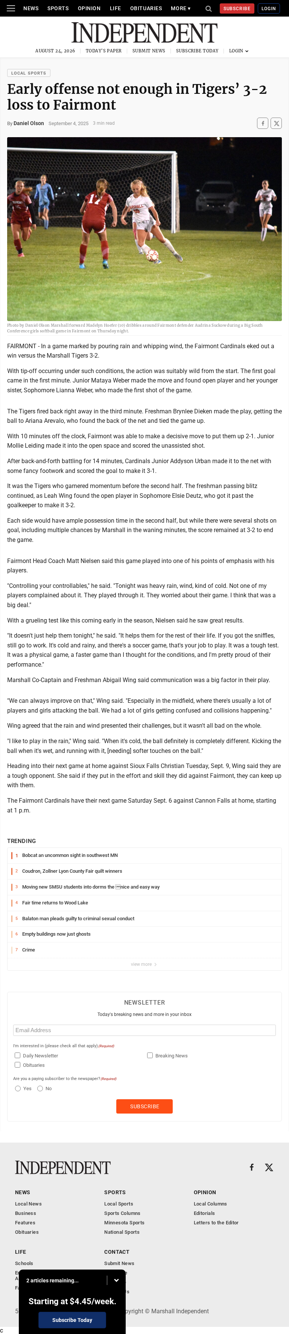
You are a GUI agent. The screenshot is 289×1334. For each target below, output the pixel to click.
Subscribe (237, 8)
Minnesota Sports (124, 1222)
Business (25, 1213)
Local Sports (28, 73)
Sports (57, 8)
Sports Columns (122, 1213)
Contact (116, 1252)
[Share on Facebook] (262, 123)
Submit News (149, 51)
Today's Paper (104, 51)
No (49, 1088)
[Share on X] (276, 123)
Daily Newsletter (40, 1056)
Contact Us (116, 1291)
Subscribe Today (197, 51)
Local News (28, 1204)
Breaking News (171, 1056)
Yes (26, 1088)
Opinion (89, 8)
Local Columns (210, 1204)
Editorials (204, 1213)
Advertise (115, 1282)
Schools (24, 1263)
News (30, 8)
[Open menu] (11, 8)
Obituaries (146, 8)
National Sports (122, 1232)
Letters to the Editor (216, 1222)
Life (115, 8)
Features (25, 1222)
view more (142, 964)
